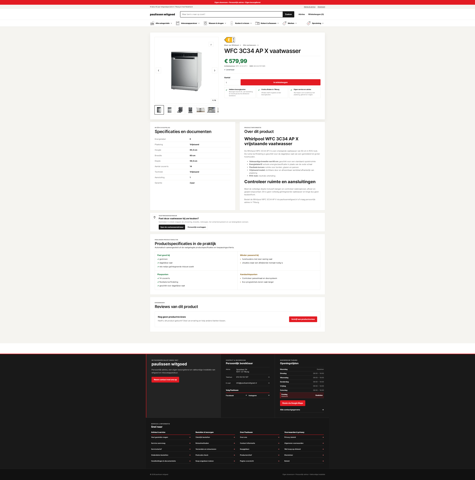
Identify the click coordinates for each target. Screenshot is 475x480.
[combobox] (231, 14)
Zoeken (288, 14)
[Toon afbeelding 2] (169, 110)
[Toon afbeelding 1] (159, 110)
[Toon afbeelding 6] (211, 110)
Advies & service (309, 7)
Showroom (321, 7)
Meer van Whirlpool (231, 45)
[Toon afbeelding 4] (190, 110)
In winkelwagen (280, 82)
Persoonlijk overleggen (197, 227)
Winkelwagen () (316, 14)
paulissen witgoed (162, 14)
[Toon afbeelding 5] (200, 110)
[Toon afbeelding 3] (180, 110)
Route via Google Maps (292, 403)
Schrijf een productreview (303, 319)
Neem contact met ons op (165, 379)
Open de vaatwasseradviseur (171, 227)
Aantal (227, 77)
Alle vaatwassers (250, 45)
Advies (301, 14)
